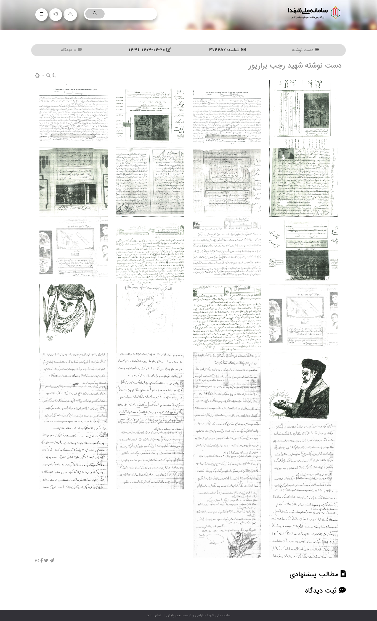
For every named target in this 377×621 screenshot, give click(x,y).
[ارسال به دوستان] (43, 76)
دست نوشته (303, 50)
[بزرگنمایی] (54, 76)
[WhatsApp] (37, 561)
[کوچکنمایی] (48, 76)
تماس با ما (154, 615)
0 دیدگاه (69, 50)
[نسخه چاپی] (37, 76)
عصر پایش (173, 615)
